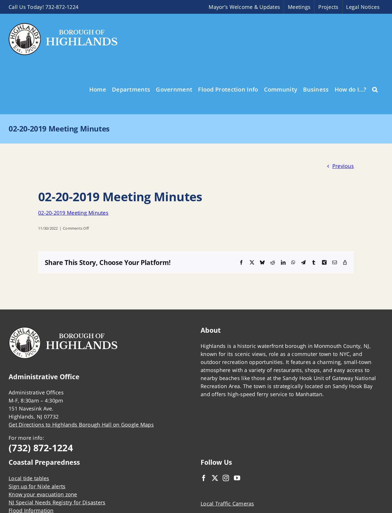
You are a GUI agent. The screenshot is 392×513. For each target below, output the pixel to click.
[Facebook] (204, 478)
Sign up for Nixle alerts (37, 486)
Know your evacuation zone (43, 494)
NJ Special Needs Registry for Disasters (57, 502)
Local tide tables (29, 478)
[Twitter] (215, 478)
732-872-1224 (61, 6)
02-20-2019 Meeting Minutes (73, 212)
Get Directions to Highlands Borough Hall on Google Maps (81, 424)
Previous (343, 165)
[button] (375, 89)
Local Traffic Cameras (227, 503)
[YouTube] (237, 478)
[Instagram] (226, 478)
